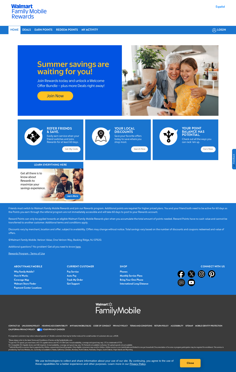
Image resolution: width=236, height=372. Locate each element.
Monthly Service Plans (131, 276)
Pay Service (73, 272)
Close (190, 362)
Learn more (72, 196)
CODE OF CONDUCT (102, 326)
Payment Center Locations (27, 288)
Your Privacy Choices (53, 330)
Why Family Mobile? (24, 272)
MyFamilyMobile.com (64, 340)
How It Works (21, 276)
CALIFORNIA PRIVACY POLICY (21, 330)
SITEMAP (189, 326)
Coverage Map (21, 280)
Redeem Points (67, 30)
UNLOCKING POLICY (31, 326)
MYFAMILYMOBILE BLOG (80, 326)
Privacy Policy (138, 363)
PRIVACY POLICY (120, 326)
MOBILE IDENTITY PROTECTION (208, 326)
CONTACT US (14, 326)
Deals (26, 30)
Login (221, 30)
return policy (161, 326)
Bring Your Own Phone (131, 280)
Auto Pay (71, 276)
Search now (139, 149)
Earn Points (43, 30)
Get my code (71, 149)
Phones (123, 272)
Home (14, 30)
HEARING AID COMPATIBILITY (55, 326)
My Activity (89, 30)
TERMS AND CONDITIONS (141, 326)
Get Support (73, 284)
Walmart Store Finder (25, 284)
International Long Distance (134, 284)
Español (220, 7)
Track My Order (75, 280)
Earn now (208, 149)
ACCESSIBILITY (177, 326)
